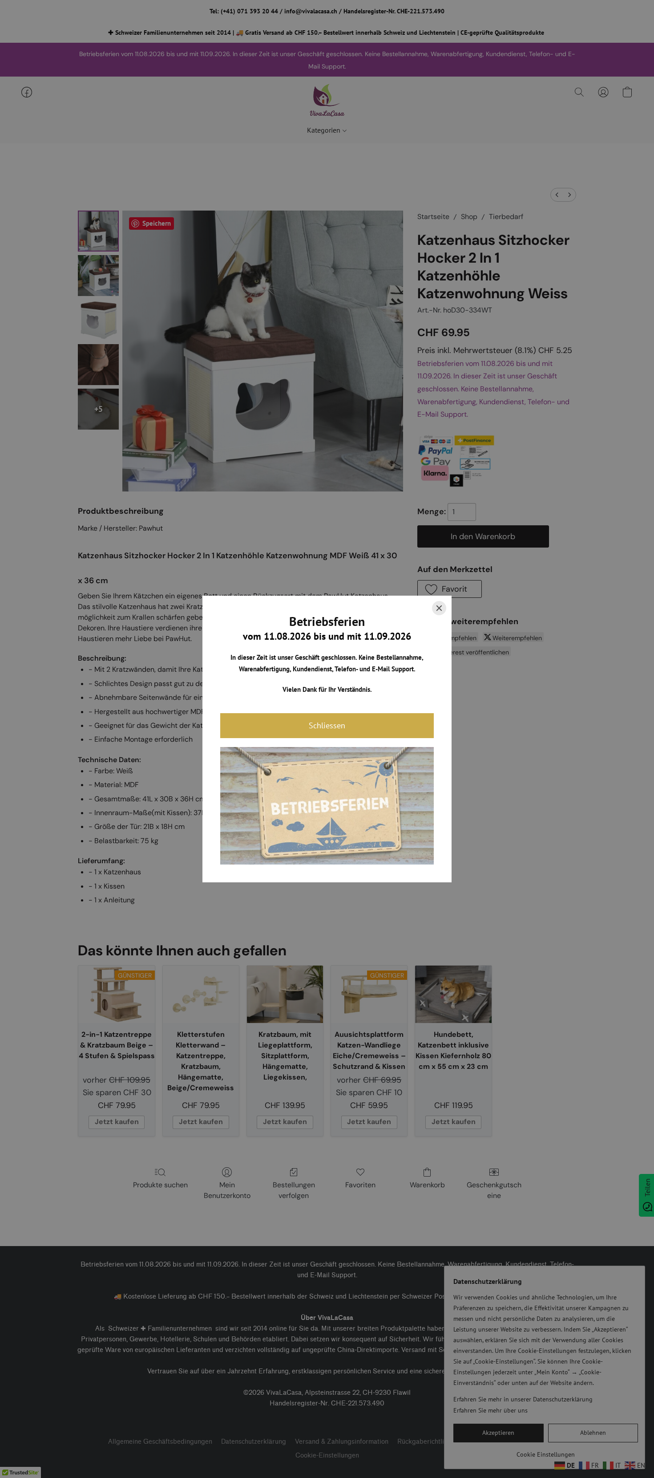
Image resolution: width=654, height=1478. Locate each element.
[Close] (439, 608)
